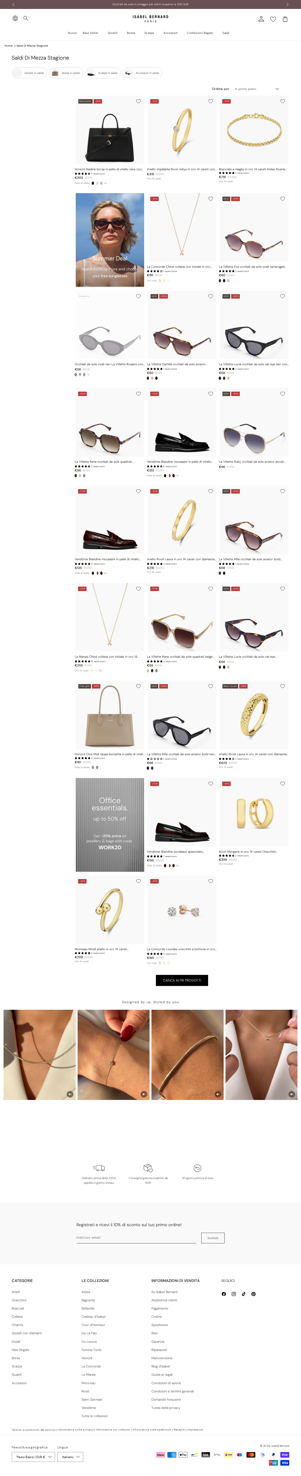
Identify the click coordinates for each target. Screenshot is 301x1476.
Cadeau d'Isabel (93, 1316)
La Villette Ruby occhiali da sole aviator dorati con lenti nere (251, 462)
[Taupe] (93, 767)
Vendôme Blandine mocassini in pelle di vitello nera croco (179, 462)
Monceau (88, 1383)
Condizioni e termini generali (172, 1391)
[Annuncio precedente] (13, 4)
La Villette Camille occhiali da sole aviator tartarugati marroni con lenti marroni (176, 364)
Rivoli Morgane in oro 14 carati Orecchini (247, 852)
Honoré (87, 1358)
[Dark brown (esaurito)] (84, 375)
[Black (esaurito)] (76, 375)
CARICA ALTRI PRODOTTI (182, 980)
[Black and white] (169, 476)
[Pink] (228, 281)
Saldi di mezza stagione (32, 46)
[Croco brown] (93, 573)
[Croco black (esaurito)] (97, 767)
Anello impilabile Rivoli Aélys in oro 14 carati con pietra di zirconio (181, 169)
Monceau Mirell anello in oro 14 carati (101, 949)
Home (8, 46)
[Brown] (220, 281)
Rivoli (85, 1391)
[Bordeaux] (173, 476)
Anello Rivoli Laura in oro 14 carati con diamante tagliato (181, 559)
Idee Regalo (20, 1350)
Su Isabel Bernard (164, 1292)
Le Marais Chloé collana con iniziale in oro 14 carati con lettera (106, 657)
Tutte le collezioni (94, 1416)
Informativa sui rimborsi (113, 1429)
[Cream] (97, 183)
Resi (154, 1333)
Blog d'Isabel (160, 1366)
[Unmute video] (70, 1094)
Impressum (195, 1429)
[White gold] (168, 281)
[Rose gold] (160, 281)
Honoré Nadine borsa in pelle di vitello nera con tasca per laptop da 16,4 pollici (108, 169)
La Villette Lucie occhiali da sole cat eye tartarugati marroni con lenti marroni (247, 657)
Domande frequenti (166, 1399)
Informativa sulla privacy (76, 1429)
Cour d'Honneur (93, 1325)
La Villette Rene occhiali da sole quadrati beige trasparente (180, 657)
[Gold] (164, 281)
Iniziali (16, 1341)
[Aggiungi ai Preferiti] (138, 101)
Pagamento (159, 1308)
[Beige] (80, 476)
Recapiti (179, 1429)
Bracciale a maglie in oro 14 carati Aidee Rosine (252, 169)
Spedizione (159, 1325)
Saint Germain (92, 1399)
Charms (17, 1325)
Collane (17, 1316)
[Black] (93, 183)
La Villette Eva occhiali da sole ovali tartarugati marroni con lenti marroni (252, 267)
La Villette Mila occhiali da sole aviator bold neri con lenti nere (180, 754)
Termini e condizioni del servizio (34, 1429)
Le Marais (89, 1374)
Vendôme (89, 1408)
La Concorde (91, 1366)
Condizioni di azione (166, 1383)
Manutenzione (161, 1358)
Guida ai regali (162, 1374)
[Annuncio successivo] (287, 4)
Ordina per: (221, 89)
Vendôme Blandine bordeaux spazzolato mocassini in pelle (175, 852)
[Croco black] (165, 476)
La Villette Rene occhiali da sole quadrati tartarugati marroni (103, 462)
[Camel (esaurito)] (101, 183)
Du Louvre (89, 1341)
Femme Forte (91, 1350)
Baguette (88, 1300)
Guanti (17, 1374)
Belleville (88, 1308)
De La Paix (89, 1333)
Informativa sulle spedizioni (152, 1429)
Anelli (16, 1292)
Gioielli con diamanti (27, 1333)
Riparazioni (159, 1350)
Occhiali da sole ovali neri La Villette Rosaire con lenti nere (109, 364)
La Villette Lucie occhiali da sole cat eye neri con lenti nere (253, 364)
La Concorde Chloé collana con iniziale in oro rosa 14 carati (178, 267)
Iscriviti (213, 1238)
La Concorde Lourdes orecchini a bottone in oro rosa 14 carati (181, 949)
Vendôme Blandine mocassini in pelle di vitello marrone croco (107, 559)
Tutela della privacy (165, 1408)
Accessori (19, 1383)
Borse (16, 1358)
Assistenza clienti (164, 1300)
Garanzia (157, 1341)
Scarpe (17, 1366)
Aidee (86, 1292)
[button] (26, 18)
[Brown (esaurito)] (80, 375)
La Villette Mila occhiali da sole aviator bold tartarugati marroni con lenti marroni (249, 559)
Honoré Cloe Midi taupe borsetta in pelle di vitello (110, 754)
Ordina (156, 1316)
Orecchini (19, 1300)
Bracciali (18, 1308)
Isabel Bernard (280, 1446)
